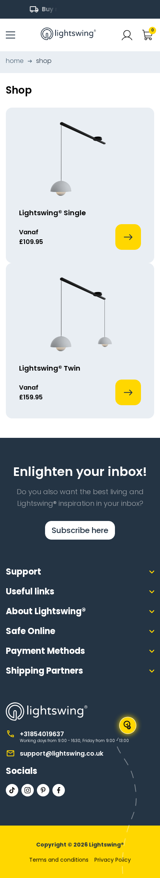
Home (15, 60)
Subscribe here (80, 530)
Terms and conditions (59, 860)
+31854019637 (42, 734)
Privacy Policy (112, 860)
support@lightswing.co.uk (61, 753)
